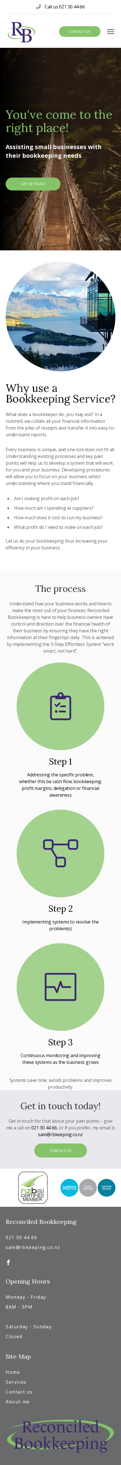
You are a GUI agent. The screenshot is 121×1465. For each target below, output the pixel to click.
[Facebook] (9, 1261)
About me (18, 1402)
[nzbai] (33, 1188)
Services (16, 1382)
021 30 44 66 (44, 1128)
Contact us (80, 31)
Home (13, 1372)
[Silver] (87, 1188)
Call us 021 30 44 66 (64, 7)
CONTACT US (60, 1150)
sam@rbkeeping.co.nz (60, 1134)
